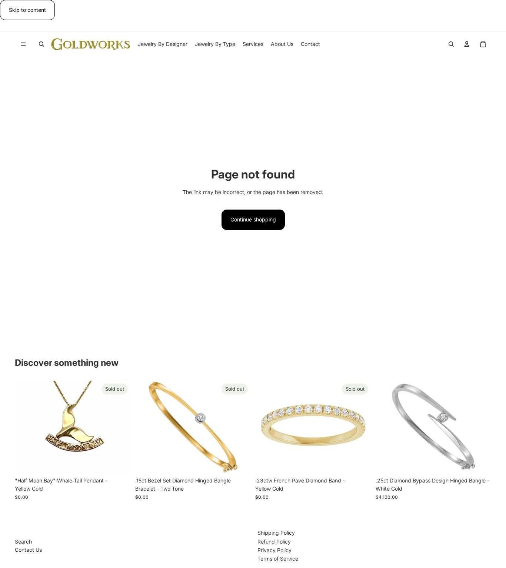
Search (23, 541)
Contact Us (28, 550)
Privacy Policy (274, 550)
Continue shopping (253, 219)
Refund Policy (274, 541)
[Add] (479, 462)
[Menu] (23, 44)
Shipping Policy (276, 532)
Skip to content (27, 10)
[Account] (467, 44)
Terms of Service (277, 558)
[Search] (41, 44)
